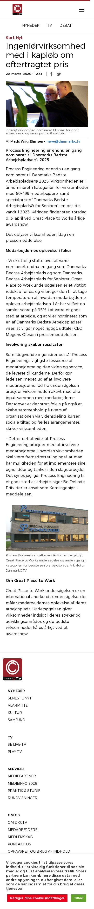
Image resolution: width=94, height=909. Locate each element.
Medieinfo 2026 (22, 783)
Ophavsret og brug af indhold (39, 851)
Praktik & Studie (24, 791)
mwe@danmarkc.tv (63, 141)
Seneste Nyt (20, 698)
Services (16, 769)
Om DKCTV (17, 822)
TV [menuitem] (49, 25)
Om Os (14, 815)
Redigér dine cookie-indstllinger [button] (37, 898)
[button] (51, 74)
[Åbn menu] (79, 9)
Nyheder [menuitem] (31, 25)
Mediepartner (22, 776)
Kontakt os (19, 844)
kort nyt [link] (14, 37)
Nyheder (16, 691)
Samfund (16, 720)
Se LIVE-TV (17, 744)
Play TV (15, 752)
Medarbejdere (22, 830)
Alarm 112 (18, 705)
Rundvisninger (22, 798)
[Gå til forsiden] (16, 9)
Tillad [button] (78, 898)
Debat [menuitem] (66, 25)
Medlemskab (20, 837)
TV (10, 737)
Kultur (15, 713)
